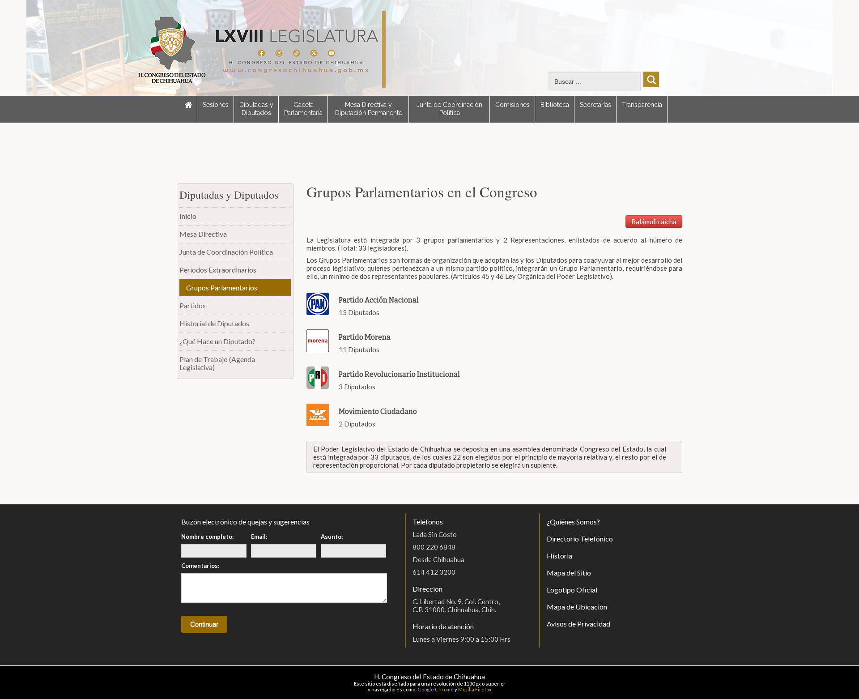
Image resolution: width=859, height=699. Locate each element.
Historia (559, 555)
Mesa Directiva (203, 234)
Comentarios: (200, 565)
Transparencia (642, 104)
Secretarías (595, 104)
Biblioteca (554, 104)
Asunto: (332, 536)
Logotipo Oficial (572, 589)
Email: (259, 536)
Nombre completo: (207, 536)
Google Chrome (435, 689)
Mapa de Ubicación (577, 606)
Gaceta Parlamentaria (303, 108)
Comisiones (512, 104)
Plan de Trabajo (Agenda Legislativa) (217, 363)
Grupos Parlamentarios (221, 287)
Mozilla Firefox (475, 689)
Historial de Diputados (214, 323)
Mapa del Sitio (569, 572)
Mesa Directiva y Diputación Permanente (368, 108)
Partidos (192, 305)
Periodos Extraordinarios (217, 269)
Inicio (187, 216)
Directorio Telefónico (580, 538)
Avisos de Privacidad (578, 623)
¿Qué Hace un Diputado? (217, 341)
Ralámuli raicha (653, 221)
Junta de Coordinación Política (449, 108)
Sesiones (216, 104)
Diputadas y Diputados (256, 108)
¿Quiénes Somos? (573, 521)
